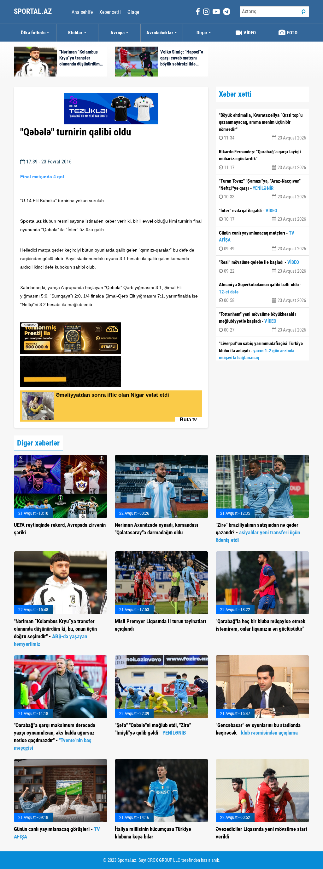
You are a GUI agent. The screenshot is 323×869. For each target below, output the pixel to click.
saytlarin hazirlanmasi (46, 315)
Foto (292, 33)
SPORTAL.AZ (33, 11)
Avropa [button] (117, 33)
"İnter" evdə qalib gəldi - (262, 215)
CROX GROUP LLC (163, 860)
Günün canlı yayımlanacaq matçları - (262, 241)
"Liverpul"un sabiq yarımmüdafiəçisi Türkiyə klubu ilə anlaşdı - (262, 355)
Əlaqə (133, 12)
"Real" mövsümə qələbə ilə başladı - (262, 266)
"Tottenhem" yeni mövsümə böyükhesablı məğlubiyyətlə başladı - (262, 322)
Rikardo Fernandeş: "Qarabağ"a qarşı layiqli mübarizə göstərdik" (262, 159)
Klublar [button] (75, 33)
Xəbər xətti (110, 12)
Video (249, 33)
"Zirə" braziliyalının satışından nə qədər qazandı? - (258, 532)
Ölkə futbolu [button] (33, 33)
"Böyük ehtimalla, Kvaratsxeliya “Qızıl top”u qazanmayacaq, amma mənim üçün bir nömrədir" (262, 126)
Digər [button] (202, 33)
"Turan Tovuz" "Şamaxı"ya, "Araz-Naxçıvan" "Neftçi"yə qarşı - (262, 189)
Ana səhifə (82, 12)
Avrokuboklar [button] (159, 33)
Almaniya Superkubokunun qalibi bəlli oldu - (262, 292)
